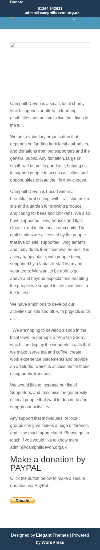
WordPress (53, 542)
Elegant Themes (52, 535)
